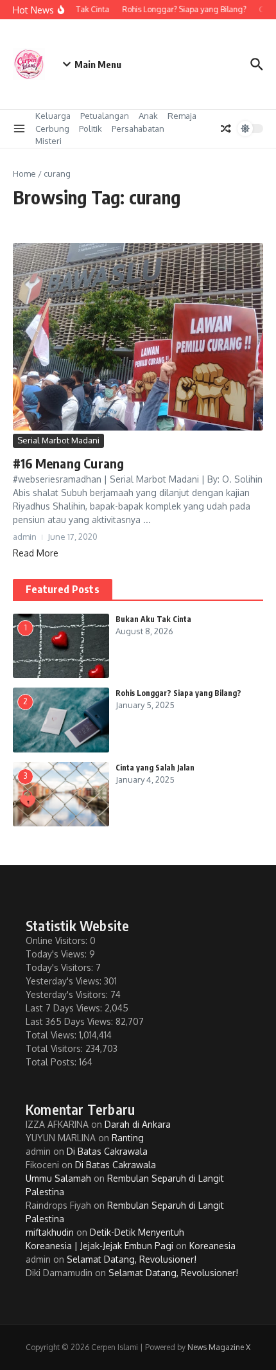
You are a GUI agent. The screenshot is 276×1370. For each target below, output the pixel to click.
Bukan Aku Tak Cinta (153, 619)
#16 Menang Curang (68, 463)
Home (24, 173)
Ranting (128, 1137)
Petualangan (104, 116)
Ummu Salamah (58, 1178)
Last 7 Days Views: (65, 1007)
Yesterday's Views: (65, 980)
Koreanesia (212, 1245)
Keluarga (53, 116)
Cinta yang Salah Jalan (155, 767)
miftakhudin (50, 1232)
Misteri (48, 141)
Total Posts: (52, 1061)
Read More (35, 552)
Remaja (182, 116)
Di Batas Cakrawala (107, 1151)
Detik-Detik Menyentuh (137, 1232)
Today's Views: (57, 953)
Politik (90, 128)
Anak (148, 116)
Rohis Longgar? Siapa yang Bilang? (178, 693)
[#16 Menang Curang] (138, 337)
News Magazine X (218, 1347)
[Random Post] (226, 128)
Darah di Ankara (138, 1124)
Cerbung (52, 128)
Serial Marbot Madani (58, 440)
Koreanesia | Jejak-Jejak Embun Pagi (99, 1245)
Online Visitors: (58, 940)
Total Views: (52, 1034)
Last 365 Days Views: (71, 1021)
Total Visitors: (55, 1048)
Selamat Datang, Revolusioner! (131, 1259)
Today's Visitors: (61, 967)
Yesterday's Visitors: (68, 994)
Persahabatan (138, 128)
